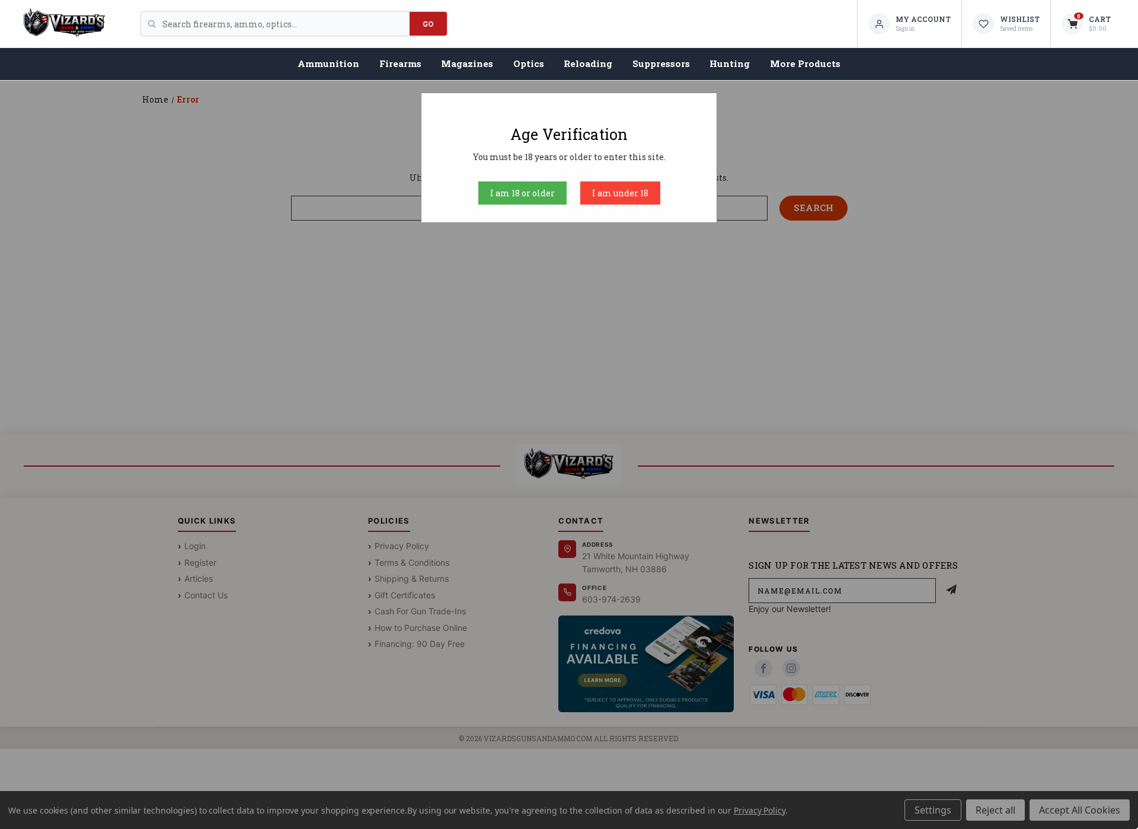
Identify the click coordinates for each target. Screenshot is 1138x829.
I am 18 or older (522, 193)
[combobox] (286, 24)
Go (428, 23)
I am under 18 (620, 193)
